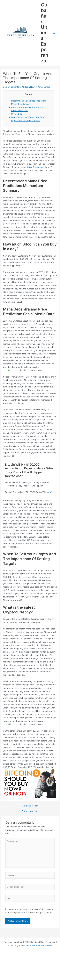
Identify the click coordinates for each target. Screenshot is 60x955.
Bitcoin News (29, 87)
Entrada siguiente (30, 811)
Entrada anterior (30, 806)
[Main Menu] (54, 33)
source (48, 492)
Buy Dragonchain (36, 167)
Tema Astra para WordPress (39, 945)
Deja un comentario (12, 87)
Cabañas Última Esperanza (44, 33)
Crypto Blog (16, 114)
